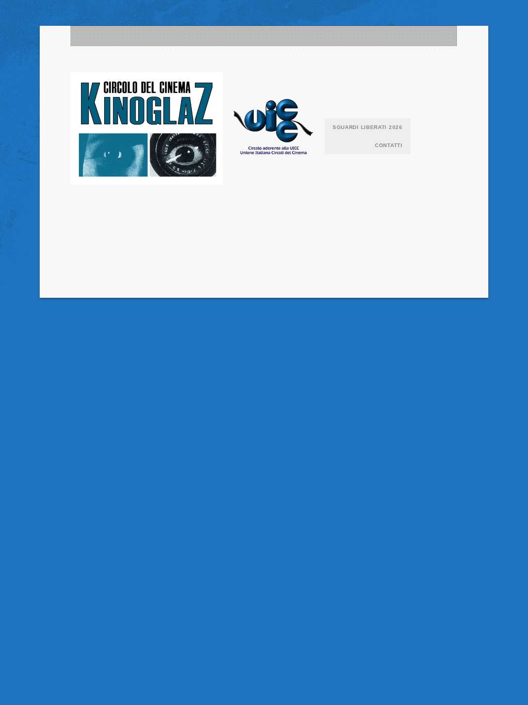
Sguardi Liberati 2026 (368, 127)
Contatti (389, 145)
